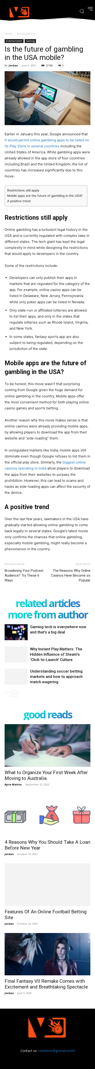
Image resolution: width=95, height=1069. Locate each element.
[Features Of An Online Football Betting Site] (47, 884)
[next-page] (15, 694)
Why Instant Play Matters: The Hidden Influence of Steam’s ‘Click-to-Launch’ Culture (56, 654)
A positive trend (18, 201)
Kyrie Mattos (13, 784)
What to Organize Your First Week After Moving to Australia (46, 775)
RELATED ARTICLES (47, 603)
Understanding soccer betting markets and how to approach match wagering (56, 676)
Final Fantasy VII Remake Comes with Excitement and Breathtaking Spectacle (47, 984)
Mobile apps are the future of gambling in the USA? (45, 196)
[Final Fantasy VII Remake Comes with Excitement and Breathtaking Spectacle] (47, 954)
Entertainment (26, 34)
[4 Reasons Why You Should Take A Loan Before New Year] (47, 815)
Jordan (13, 65)
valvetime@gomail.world (56, 1050)
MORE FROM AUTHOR (48, 614)
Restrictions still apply (23, 190)
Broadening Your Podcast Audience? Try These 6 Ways (24, 575)
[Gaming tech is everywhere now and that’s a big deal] (16, 632)
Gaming (30, 41)
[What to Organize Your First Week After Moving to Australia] (47, 745)
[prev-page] (7, 694)
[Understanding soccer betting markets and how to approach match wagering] (16, 677)
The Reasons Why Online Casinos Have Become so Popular (70, 575)
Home (9, 34)
